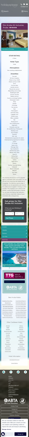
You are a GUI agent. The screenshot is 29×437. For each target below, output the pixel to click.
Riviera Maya (8, 344)
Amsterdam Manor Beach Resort (8, 301)
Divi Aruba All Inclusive (11, 20)
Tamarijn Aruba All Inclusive (8, 317)
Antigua (21, 325)
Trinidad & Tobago (21, 349)
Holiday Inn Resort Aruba (21, 310)
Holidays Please (11, 19)
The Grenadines (21, 347)
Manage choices (6, 429)
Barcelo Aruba (8, 303)
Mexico (21, 342)
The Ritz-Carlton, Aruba (21, 317)
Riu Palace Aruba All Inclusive (22, 315)
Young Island (7, 349)
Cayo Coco (8, 333)
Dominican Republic (21, 336)
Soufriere (8, 346)
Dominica (8, 336)
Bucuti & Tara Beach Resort (8, 304)
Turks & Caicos (8, 351)
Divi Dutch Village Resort (8, 308)
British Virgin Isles (8, 331)
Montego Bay (21, 340)
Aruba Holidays (14, 363)
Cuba (21, 333)
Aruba (22, 19)
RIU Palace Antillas (8, 315)
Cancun (8, 342)
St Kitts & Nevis (21, 344)
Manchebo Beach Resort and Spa (9, 313)
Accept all (20, 434)
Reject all (8, 434)
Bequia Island (8, 347)
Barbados (8, 329)
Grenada (21, 338)
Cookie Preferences (13, 394)
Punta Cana (7, 338)
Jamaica (8, 340)
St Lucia (21, 346)
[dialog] (14, 428)
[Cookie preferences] (3, 434)
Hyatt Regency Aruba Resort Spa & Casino (11, 312)
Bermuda (21, 329)
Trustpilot (7, 281)
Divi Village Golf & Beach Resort (22, 308)
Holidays (18, 19)
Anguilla (8, 325)
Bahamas (21, 327)
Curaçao (21, 335)
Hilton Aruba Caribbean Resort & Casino (10, 310)
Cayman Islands (21, 331)
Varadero (8, 335)
